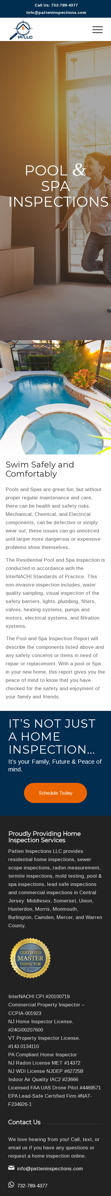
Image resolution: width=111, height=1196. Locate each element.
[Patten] (46, 29)
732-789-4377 (32, 1186)
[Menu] (94, 29)
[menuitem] (94, 29)
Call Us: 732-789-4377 (56, 5)
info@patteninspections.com (56, 12)
